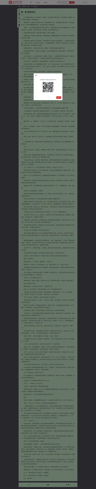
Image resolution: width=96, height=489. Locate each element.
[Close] (60, 75)
